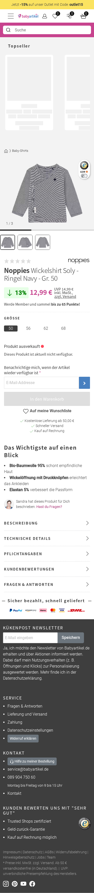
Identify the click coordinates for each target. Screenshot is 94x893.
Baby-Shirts (20, 151)
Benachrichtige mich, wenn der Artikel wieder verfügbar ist (37, 370)
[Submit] (9, 29)
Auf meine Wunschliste (50, 410)
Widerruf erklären (23, 738)
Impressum (12, 852)
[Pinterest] (16, 883)
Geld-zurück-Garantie (26, 829)
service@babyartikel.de (28, 769)
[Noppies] (78, 261)
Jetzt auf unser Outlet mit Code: (47, 5)
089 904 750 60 (21, 777)
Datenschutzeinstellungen (30, 730)
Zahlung (15, 722)
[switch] (84, 176)
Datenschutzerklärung (22, 678)
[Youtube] (25, 883)
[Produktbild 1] (7, 242)
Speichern (71, 637)
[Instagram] (7, 883)
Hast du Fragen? (49, 507)
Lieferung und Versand (27, 714)
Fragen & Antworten (25, 706)
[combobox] (47, 30)
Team (51, 857)
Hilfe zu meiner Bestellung (34, 761)
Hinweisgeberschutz (19, 857)
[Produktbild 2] (25, 242)
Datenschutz (33, 852)
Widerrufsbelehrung (71, 852)
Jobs (41, 857)
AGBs (49, 852)
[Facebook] (33, 883)
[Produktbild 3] (42, 242)
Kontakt (14, 793)
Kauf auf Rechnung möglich (32, 837)
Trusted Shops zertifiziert (29, 821)
